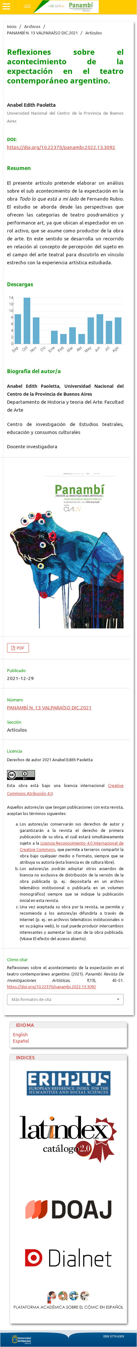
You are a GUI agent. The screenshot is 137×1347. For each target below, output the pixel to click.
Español (21, 1041)
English (20, 1034)
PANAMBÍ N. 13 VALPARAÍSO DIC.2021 (42, 33)
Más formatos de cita (31, 999)
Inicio (12, 26)
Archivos (32, 26)
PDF (20, 648)
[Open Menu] (6, 6)
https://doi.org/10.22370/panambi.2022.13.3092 (61, 147)
